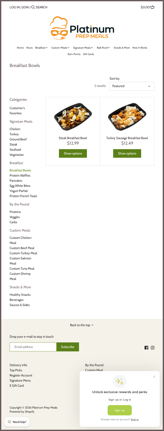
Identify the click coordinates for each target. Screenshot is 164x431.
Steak (13, 144)
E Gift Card (17, 386)
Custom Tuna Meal (22, 268)
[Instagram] (152, 347)
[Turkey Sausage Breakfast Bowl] (127, 116)
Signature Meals (21, 121)
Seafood (15, 150)
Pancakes (16, 181)
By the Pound (19, 204)
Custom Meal (94, 370)
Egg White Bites (20, 186)
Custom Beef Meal (22, 248)
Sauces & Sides (20, 305)
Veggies (15, 217)
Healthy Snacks (20, 295)
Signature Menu (20, 380)
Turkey (14, 134)
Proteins (15, 212)
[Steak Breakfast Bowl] (73, 116)
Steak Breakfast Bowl (73, 138)
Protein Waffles (20, 175)
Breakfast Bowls (20, 170)
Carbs (13, 222)
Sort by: (115, 78)
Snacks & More (20, 287)
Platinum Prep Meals (44, 407)
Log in (15, 7)
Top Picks (16, 370)
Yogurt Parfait (19, 191)
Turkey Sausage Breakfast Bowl (127, 138)
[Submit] (33, 7)
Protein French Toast (23, 196)
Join (25, 7)
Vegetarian (17, 155)
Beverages (16, 300)
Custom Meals (20, 230)
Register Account (21, 375)
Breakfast (16, 163)
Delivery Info (18, 365)
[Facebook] (146, 347)
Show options (73, 153)
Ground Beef (18, 139)
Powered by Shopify (22, 411)
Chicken (15, 129)
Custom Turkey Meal (23, 253)
